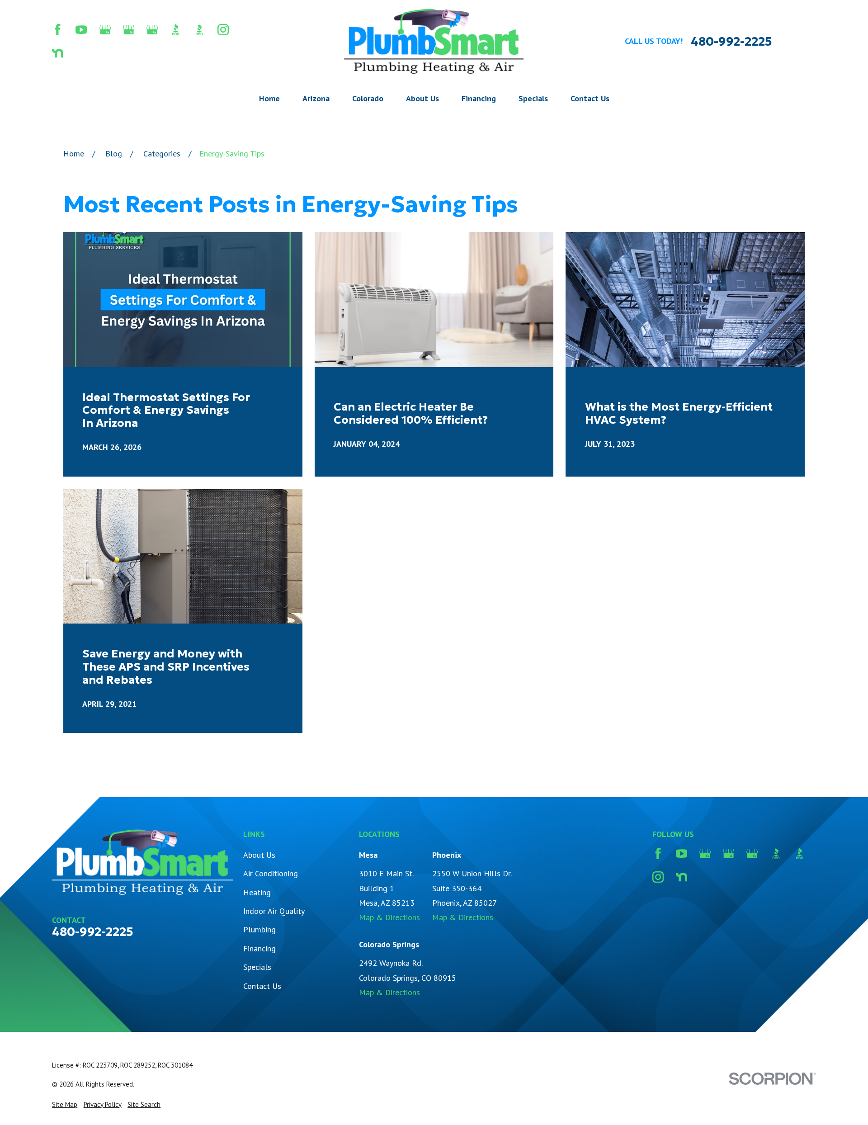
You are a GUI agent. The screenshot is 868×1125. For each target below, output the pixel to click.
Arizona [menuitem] (316, 98)
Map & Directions (389, 917)
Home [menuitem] (269, 98)
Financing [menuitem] (479, 98)
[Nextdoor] (57, 53)
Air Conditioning (270, 873)
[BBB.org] (175, 29)
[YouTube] (81, 29)
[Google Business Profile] (105, 29)
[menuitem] (64, 1104)
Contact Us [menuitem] (590, 98)
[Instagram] (223, 29)
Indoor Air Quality (274, 911)
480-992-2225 (731, 41)
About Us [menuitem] (422, 98)
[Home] (434, 41)
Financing (259, 948)
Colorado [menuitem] (367, 98)
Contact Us (262, 986)
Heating (257, 892)
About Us (259, 855)
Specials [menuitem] (533, 98)
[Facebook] (57, 29)
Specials (257, 967)
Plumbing (259, 929)
